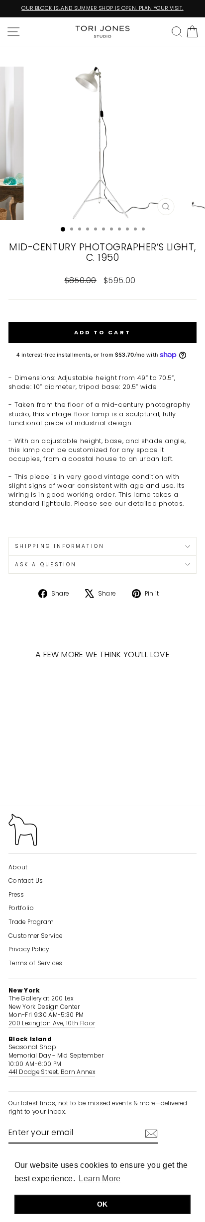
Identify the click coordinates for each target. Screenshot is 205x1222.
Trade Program (31, 922)
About (18, 867)
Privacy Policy (28, 949)
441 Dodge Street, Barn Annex (51, 1072)
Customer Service (35, 936)
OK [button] (102, 1204)
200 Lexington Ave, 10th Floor (51, 1023)
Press (16, 895)
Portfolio (21, 908)
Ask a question (46, 564)
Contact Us (25, 881)
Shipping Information (59, 546)
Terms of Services (35, 963)
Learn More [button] (99, 1178)
